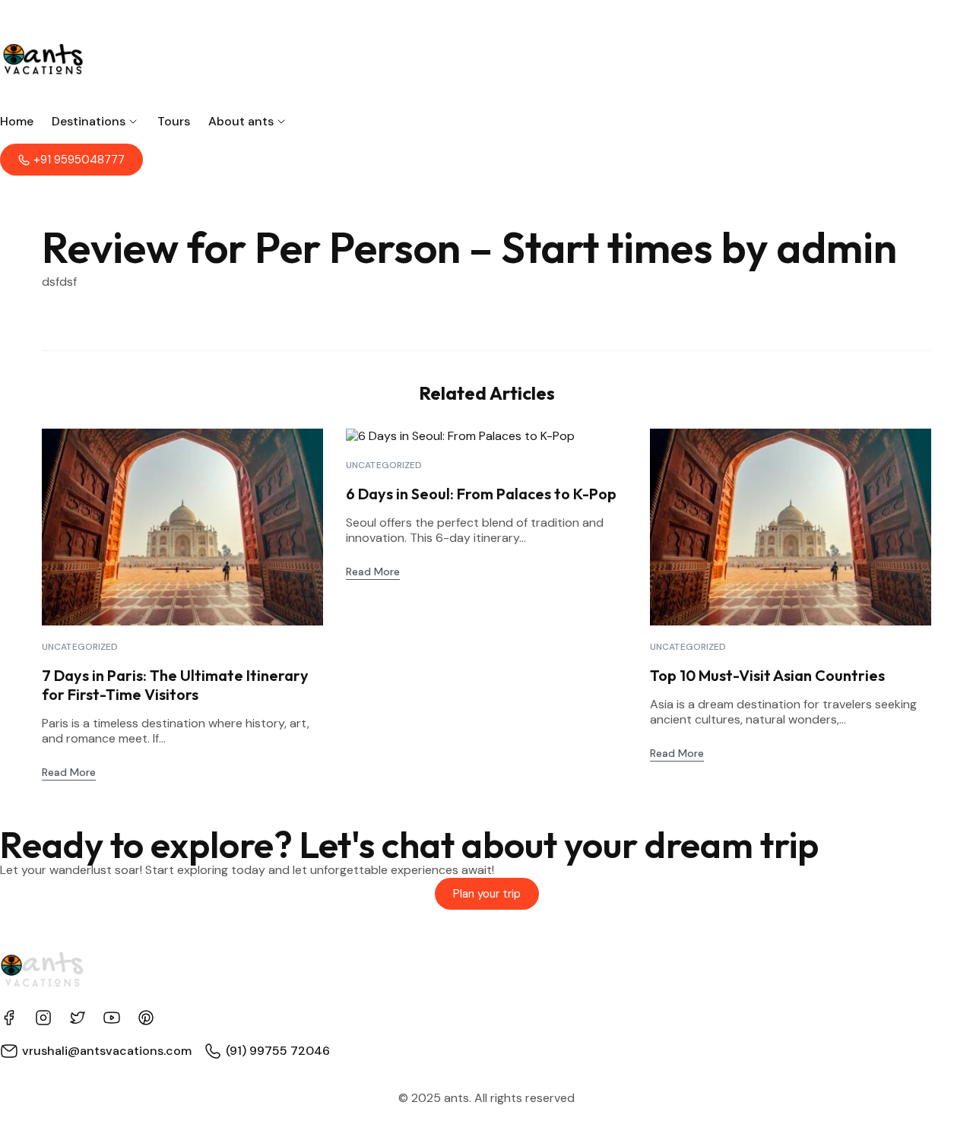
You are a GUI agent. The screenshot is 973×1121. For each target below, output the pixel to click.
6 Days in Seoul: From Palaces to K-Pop (481, 493)
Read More (69, 772)
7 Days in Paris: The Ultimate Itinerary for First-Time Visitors (175, 685)
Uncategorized (80, 647)
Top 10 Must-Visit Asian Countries (767, 675)
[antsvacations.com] (486, 57)
